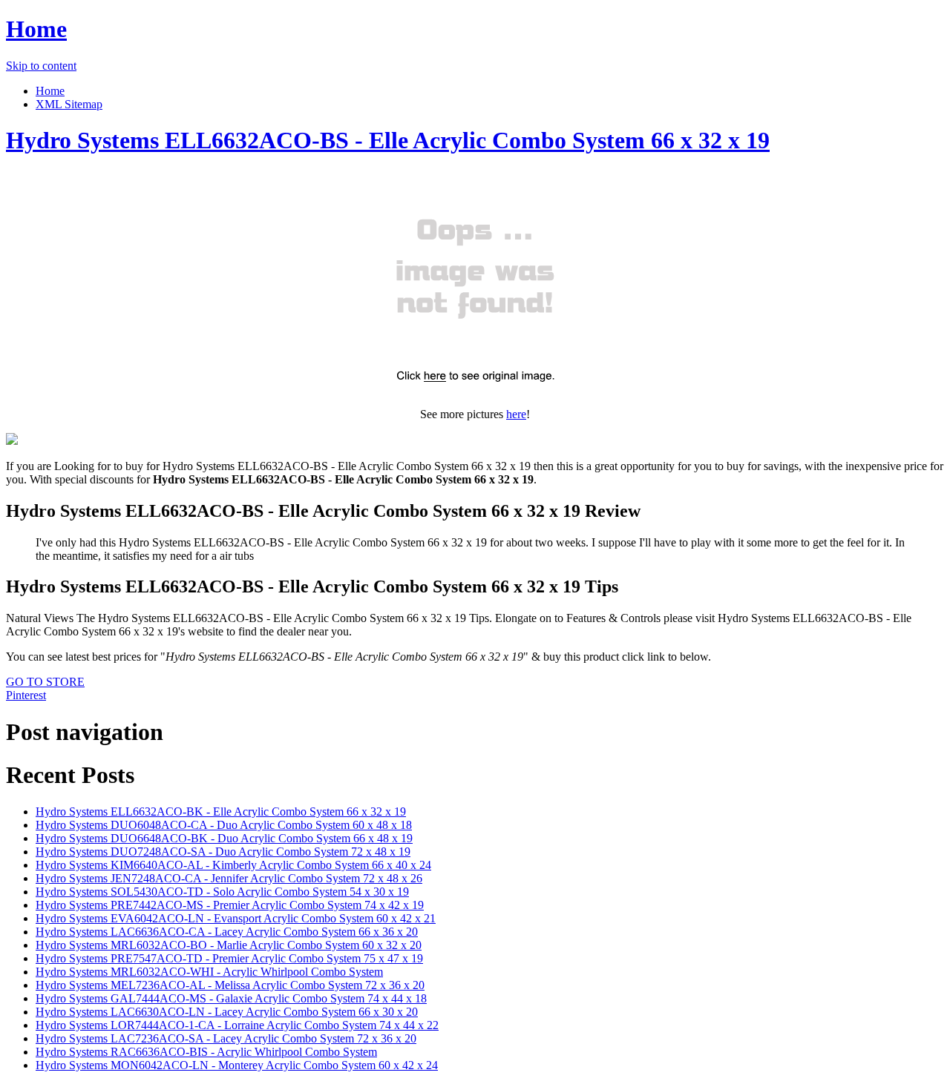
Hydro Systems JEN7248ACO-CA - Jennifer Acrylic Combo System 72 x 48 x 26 (229, 878)
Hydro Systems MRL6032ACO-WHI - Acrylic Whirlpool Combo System (209, 971)
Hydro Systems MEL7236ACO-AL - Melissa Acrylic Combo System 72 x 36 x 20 (230, 985)
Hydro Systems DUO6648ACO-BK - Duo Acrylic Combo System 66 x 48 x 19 (224, 838)
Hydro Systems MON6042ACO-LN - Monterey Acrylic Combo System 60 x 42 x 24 (237, 1065)
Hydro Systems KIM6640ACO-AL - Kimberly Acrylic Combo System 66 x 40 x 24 (233, 865)
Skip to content (41, 65)
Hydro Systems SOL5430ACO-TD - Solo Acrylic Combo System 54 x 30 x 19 (222, 891)
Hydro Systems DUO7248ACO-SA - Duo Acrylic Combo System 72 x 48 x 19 (223, 851)
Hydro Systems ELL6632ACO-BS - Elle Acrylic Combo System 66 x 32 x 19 (388, 140)
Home (36, 29)
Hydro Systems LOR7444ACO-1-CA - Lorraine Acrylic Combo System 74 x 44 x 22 (237, 1025)
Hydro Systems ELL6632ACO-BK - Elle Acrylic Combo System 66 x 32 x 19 (221, 811)
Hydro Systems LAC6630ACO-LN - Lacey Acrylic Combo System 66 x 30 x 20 (227, 1011)
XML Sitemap (69, 104)
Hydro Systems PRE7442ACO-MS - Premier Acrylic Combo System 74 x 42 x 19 (230, 905)
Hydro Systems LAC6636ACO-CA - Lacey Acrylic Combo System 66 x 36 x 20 (227, 931)
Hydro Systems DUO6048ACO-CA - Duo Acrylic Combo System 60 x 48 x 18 (224, 825)
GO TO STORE (45, 681)
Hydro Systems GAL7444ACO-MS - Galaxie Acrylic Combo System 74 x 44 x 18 (231, 998)
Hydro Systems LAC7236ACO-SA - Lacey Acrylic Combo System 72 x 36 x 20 (226, 1038)
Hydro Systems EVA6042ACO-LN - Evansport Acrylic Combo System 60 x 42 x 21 (236, 918)
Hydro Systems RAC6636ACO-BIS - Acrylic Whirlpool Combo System (206, 1051)
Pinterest (26, 695)
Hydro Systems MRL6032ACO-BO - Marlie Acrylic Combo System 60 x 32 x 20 (229, 945)
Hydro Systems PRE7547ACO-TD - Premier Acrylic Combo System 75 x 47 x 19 (229, 958)
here (516, 414)
